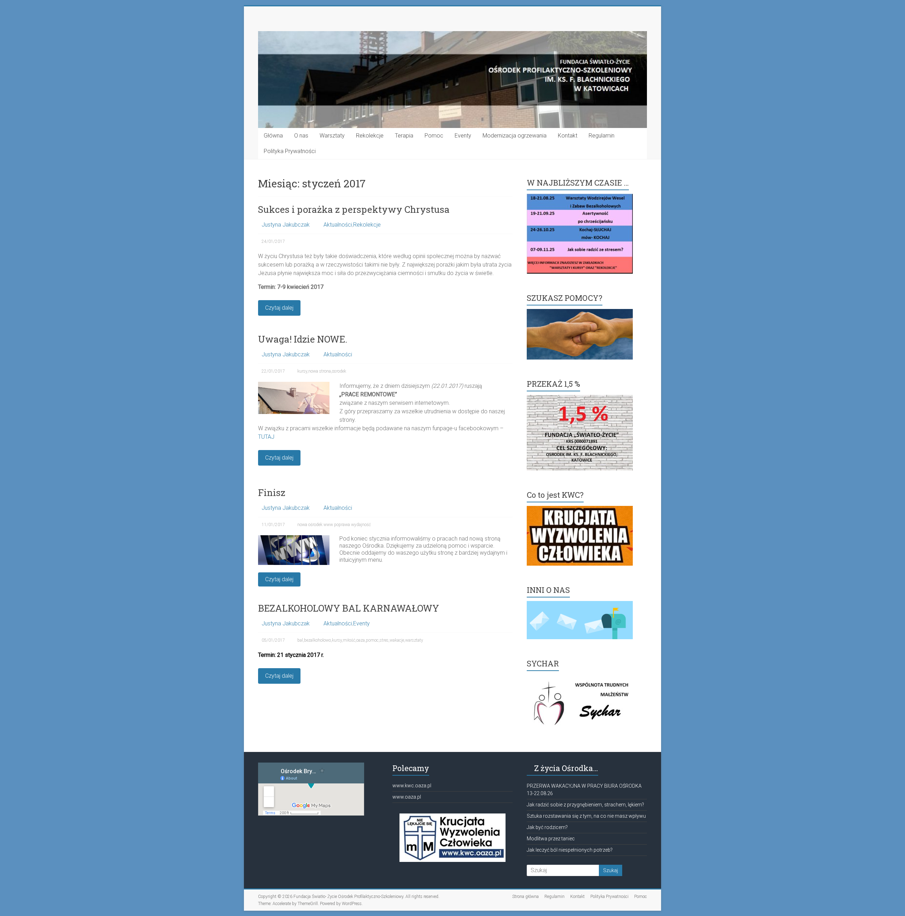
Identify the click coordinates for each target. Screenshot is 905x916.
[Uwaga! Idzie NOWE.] (293, 385)
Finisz (271, 492)
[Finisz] (293, 538)
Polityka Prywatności (290, 151)
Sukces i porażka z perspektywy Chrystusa (354, 209)
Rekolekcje (370, 135)
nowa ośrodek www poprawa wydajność (334, 524)
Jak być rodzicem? (547, 827)
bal (300, 640)
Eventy (463, 135)
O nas (301, 135)
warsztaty (414, 640)
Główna (273, 135)
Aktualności (337, 224)
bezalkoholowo (317, 640)
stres (384, 640)
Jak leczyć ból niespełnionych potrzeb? (570, 850)
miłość (349, 640)
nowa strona (319, 371)
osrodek (339, 371)
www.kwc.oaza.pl (411, 785)
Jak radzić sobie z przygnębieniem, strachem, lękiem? (585, 804)
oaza (360, 640)
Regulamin (601, 135)
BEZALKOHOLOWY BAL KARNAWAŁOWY (348, 608)
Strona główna (525, 896)
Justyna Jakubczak (286, 224)
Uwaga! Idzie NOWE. (302, 339)
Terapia (404, 135)
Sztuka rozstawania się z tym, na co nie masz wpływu (586, 816)
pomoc (372, 640)
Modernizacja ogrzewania (515, 135)
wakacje (397, 640)
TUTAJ (266, 436)
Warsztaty (332, 135)
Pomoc (434, 135)
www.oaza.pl (406, 797)
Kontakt (567, 135)
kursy (302, 371)
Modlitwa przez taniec (551, 838)
